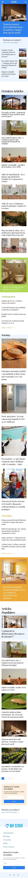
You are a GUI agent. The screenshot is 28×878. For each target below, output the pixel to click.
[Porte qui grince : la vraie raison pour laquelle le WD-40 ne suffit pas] (14, 398)
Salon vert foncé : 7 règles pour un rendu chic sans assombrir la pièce (14, 539)
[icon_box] (8, 328)
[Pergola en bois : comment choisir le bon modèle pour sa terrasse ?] (22, 53)
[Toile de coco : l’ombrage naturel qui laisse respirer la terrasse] (14, 218)
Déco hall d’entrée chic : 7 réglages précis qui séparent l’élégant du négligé (10, 64)
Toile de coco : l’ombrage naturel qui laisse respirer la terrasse (14, 205)
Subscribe (14, 801)
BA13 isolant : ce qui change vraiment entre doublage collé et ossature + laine (13, 461)
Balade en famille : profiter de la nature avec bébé (9, 74)
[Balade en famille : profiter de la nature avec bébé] (22, 74)
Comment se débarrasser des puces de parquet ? (13, 633)
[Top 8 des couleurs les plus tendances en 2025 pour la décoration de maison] (14, 571)
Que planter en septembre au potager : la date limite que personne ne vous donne (13, 768)
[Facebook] (10, 875)
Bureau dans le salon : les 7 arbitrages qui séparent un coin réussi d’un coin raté (13, 232)
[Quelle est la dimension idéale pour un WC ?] (14, 271)
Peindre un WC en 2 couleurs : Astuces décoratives (12, 302)
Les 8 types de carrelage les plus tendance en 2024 (13, 322)
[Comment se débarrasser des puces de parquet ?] (14, 622)
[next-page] (12, 778)
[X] (18, 875)
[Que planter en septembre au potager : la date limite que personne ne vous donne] (14, 756)
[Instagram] (14, 875)
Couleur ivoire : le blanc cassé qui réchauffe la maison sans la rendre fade (14, 546)
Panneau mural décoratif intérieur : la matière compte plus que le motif (13, 28)
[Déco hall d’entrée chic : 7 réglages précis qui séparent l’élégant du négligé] (22, 63)
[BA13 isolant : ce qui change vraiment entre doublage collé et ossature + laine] (14, 441)
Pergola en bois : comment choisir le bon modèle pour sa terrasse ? (9, 53)
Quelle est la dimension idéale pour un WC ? (13, 288)
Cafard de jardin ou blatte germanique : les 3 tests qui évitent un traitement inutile (12, 714)
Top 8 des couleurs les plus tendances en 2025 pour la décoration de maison (14, 592)
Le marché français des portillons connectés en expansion (13, 308)
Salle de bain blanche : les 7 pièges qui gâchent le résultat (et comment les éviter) (13, 178)
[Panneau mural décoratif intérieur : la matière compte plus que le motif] (14, 12)
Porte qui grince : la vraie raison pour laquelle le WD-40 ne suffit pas (14, 419)
